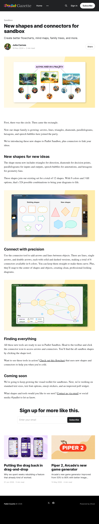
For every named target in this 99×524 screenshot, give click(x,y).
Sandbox (8, 20)
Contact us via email (68, 393)
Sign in (74, 5)
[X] (49, 503)
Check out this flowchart (52, 360)
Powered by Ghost (87, 504)
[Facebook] (53, 503)
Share (90, 46)
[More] (47, 6)
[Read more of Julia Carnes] (7, 46)
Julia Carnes (19, 45)
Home (39, 5)
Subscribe (87, 5)
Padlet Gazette (9, 504)
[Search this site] (66, 6)
